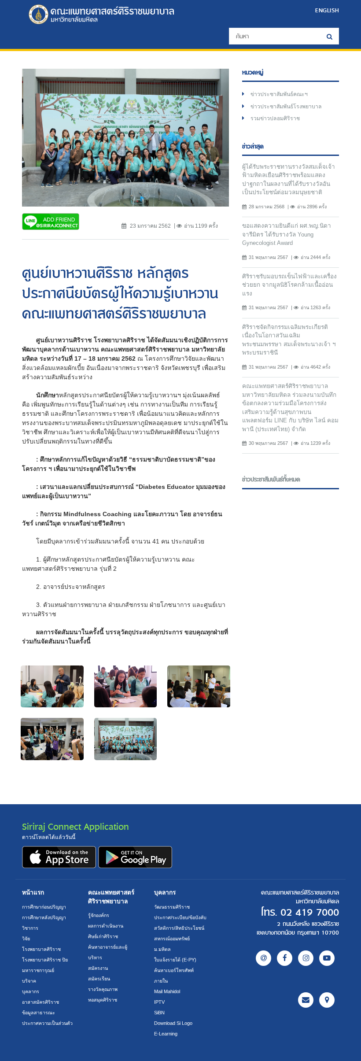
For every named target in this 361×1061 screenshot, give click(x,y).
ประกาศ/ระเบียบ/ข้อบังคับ (180, 917)
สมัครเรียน (99, 978)
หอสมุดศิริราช (102, 999)
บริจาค (29, 980)
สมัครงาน (98, 968)
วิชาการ (30, 928)
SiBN (159, 1012)
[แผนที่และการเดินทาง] (327, 1000)
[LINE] (263, 958)
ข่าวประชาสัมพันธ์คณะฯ (279, 94)
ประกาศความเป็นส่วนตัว (47, 1023)
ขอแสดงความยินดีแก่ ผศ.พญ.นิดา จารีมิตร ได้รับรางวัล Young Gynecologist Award (286, 234)
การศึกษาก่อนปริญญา (44, 906)
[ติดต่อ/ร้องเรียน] (305, 1000)
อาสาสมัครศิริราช (40, 1002)
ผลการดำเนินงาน (105, 925)
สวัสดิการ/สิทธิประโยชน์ (179, 928)
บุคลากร (30, 991)
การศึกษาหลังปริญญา (44, 917)
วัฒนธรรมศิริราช (172, 906)
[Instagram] (305, 958)
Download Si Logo (173, 1023)
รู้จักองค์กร (98, 915)
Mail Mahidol (167, 991)
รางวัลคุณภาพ (103, 989)
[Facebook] (284, 958)
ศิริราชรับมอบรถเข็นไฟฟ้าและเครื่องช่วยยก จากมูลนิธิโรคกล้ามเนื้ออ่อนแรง (289, 285)
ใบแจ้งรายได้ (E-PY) (175, 959)
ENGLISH (327, 10)
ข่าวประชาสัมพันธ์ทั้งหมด (271, 479)
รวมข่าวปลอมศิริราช (275, 118)
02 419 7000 (309, 912)
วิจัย (26, 938)
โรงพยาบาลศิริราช (41, 949)
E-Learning (165, 1033)
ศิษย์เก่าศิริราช (103, 936)
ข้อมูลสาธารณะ (38, 1012)
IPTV (159, 1002)
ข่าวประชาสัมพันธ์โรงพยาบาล (286, 107)
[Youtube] (327, 958)
